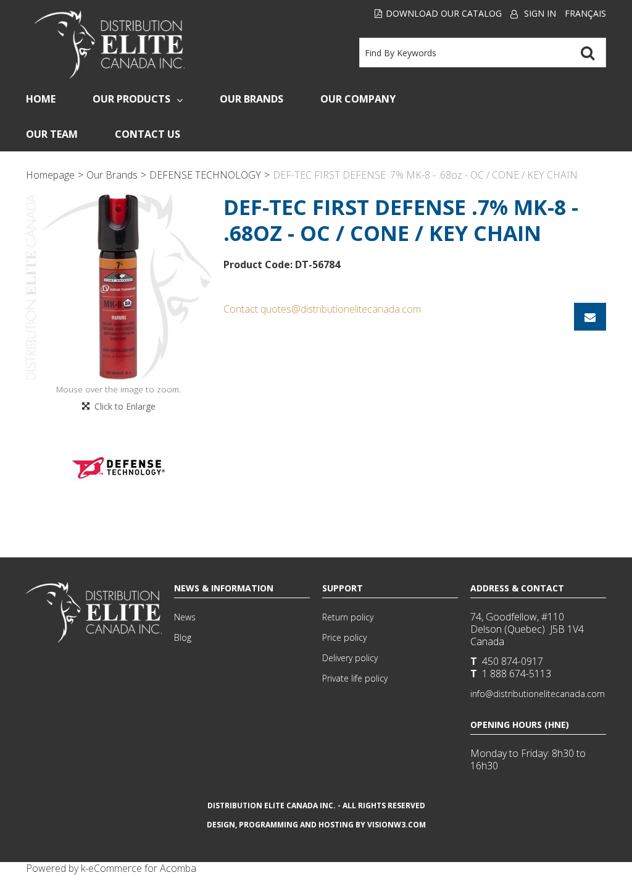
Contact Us (147, 134)
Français (585, 13)
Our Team (52, 134)
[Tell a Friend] (590, 317)
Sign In (540, 13)
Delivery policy (350, 658)
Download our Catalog (444, 13)
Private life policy (355, 678)
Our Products (131, 99)
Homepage (50, 175)
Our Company (358, 99)
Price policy (344, 637)
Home (41, 99)
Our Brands (251, 99)
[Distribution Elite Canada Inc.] (110, 44)
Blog (182, 637)
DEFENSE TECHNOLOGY (205, 175)
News (185, 617)
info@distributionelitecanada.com (537, 694)
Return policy (347, 617)
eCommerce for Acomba (142, 868)
